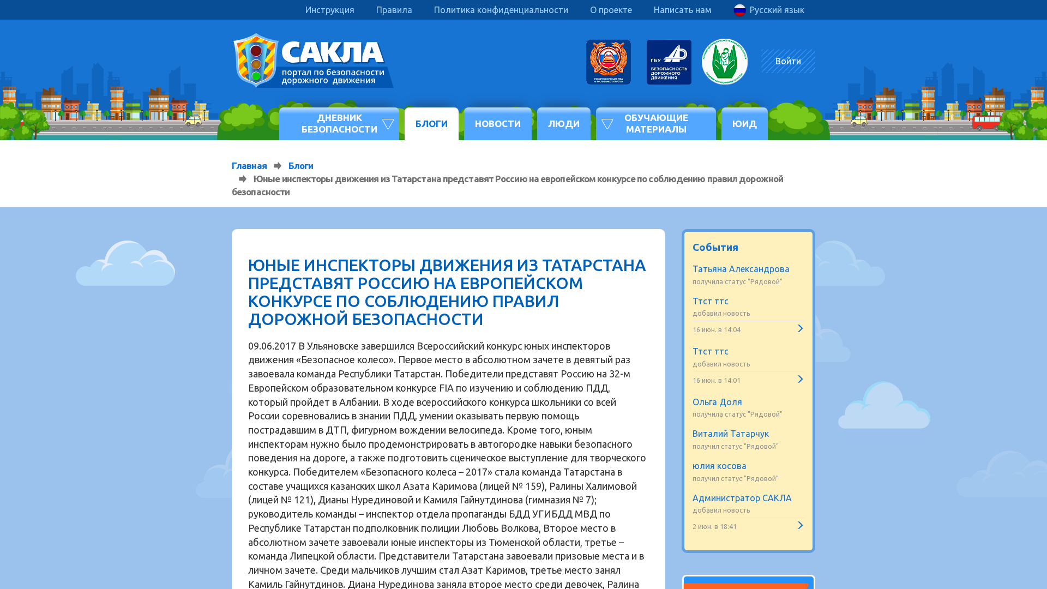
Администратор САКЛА (742, 498)
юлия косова (720, 466)
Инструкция (329, 10)
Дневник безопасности (339, 123)
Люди (564, 123)
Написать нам (683, 10)
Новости (498, 123)
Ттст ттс (711, 301)
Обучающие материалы (656, 123)
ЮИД (744, 123)
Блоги (432, 123)
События (715, 247)
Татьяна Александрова (741, 269)
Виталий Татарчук (731, 433)
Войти (788, 61)
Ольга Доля (717, 402)
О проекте (611, 10)
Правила (394, 10)
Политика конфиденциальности (501, 10)
